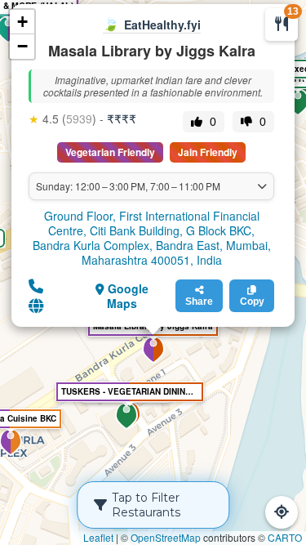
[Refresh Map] (281, 512)
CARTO (285, 537)
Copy (252, 301)
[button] (126, 416)
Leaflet (98, 537)
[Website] (36, 304)
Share (199, 301)
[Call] (36, 285)
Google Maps (126, 295)
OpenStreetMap (166, 537)
